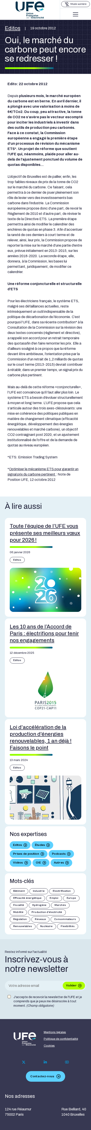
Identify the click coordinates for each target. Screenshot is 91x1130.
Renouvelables (22, 926)
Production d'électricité (47, 912)
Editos (12, 28)
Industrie (39, 891)
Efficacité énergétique (27, 898)
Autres (59, 862)
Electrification (62, 891)
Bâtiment (19, 891)
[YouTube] (67, 1062)
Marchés (60, 905)
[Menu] (75, 14)
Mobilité (18, 912)
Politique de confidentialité (61, 1038)
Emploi (54, 898)
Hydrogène (39, 905)
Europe (71, 898)
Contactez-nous (42, 1076)
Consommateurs (65, 919)
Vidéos (18, 862)
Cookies (49, 1045)
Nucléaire (46, 926)
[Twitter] (23, 1062)
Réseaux (40, 919)
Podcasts (59, 854)
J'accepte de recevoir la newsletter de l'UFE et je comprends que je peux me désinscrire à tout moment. (47, 1001)
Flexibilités (68, 926)
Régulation (20, 919)
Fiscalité (18, 905)
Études (40, 845)
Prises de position (26, 854)
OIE (38, 862)
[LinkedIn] (45, 1062)
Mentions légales (55, 1032)
